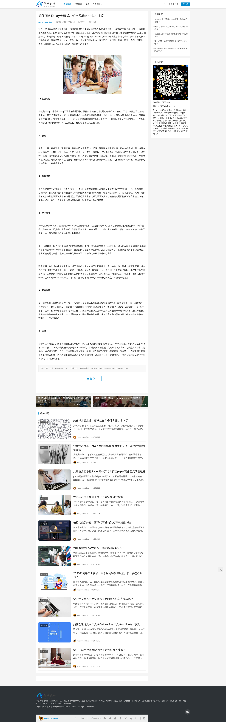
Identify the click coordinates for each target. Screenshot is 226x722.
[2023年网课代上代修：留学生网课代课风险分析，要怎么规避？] (54, 581)
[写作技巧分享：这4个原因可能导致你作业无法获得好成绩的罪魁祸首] (54, 454)
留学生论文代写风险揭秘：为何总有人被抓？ (99, 649)
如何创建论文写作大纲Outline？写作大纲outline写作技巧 (106, 624)
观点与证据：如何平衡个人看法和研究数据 (98, 497)
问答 (87, 4)
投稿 (186, 4)
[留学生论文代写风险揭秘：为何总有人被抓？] (54, 658)
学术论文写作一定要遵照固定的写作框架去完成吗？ (103, 598)
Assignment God (45, 22)
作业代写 (155, 701)
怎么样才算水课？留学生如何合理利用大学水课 (100, 420)
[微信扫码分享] (104, 718)
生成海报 (97, 718)
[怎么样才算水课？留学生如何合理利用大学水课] (54, 429)
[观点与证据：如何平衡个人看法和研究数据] (54, 505)
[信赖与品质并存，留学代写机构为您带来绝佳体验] (54, 530)
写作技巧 (67, 4)
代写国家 (96, 4)
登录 (170, 4)
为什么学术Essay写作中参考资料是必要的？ (99, 548)
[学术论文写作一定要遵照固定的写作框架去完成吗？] (54, 607)
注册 (176, 4)
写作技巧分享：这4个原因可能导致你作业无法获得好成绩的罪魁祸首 (109, 447)
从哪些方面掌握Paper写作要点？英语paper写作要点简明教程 (109, 471)
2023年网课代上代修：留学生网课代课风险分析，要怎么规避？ (108, 575)
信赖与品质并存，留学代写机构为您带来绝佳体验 (102, 522)
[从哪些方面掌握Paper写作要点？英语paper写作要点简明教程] (54, 479)
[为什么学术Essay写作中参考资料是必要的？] (54, 556)
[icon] (187, 712)
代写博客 (78, 4)
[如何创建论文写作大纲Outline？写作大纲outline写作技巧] (54, 632)
